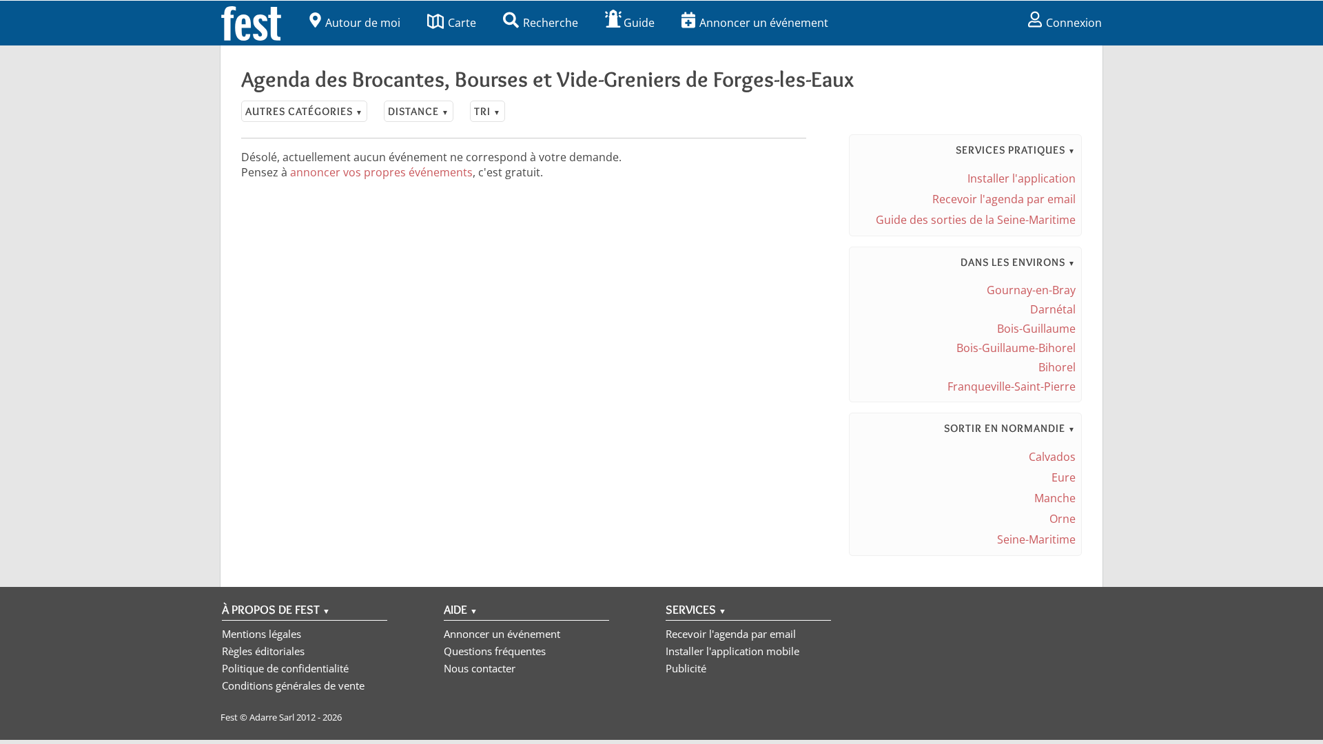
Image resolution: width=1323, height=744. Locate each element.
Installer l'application (1021, 178)
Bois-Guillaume (1036, 328)
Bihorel (1057, 367)
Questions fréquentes (495, 651)
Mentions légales (261, 634)
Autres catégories (304, 111)
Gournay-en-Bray (1031, 290)
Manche (1055, 498)
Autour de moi (362, 22)
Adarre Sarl (271, 717)
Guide (639, 22)
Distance (418, 111)
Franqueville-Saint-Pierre (1011, 386)
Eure (1064, 477)
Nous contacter (479, 668)
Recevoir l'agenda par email (1004, 199)
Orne (1062, 518)
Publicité (686, 668)
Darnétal (1053, 309)
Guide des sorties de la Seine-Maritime (976, 219)
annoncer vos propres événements (381, 172)
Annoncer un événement (763, 22)
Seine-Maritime (1036, 539)
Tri (487, 111)
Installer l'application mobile (732, 651)
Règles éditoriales (263, 651)
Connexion (1074, 22)
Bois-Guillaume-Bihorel (1016, 347)
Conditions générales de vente (293, 685)
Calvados (1052, 456)
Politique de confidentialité (285, 668)
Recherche (550, 22)
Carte (462, 22)
